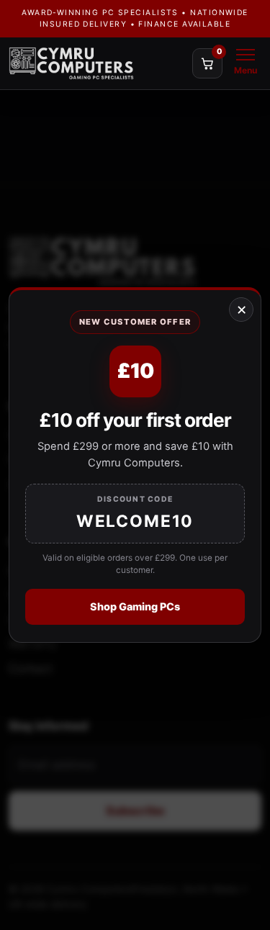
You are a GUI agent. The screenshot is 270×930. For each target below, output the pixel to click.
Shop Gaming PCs (135, 606)
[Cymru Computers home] (97, 63)
